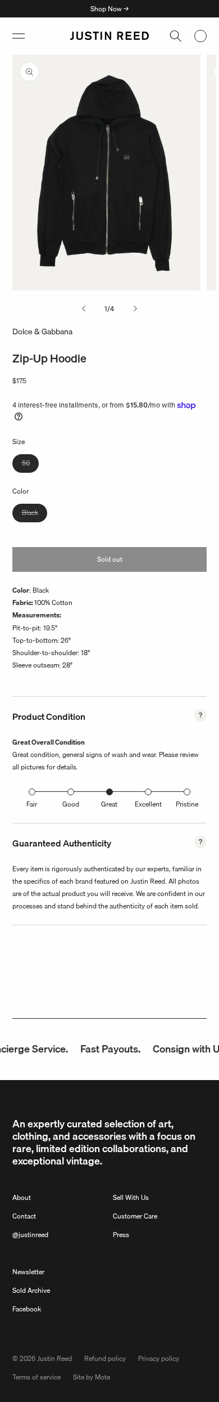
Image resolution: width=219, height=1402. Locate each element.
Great (109, 804)
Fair (31, 804)
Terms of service (36, 1377)
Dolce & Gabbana (42, 331)
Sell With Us (131, 1197)
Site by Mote (91, 1377)
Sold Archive (31, 1290)
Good (70, 804)
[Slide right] (135, 309)
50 (30, 465)
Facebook (26, 1309)
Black (34, 514)
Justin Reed (54, 1358)
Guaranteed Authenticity (61, 843)
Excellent (148, 804)
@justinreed (30, 1234)
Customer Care (135, 1216)
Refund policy (105, 1358)
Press (121, 1234)
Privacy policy (158, 1358)
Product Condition (48, 716)
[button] (18, 36)
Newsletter (28, 1271)
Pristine (187, 804)
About (21, 1197)
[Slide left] (83, 309)
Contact (24, 1216)
